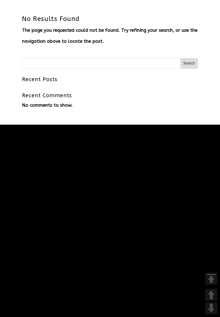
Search (189, 63)
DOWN (211, 308)
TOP (211, 279)
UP (211, 295)
